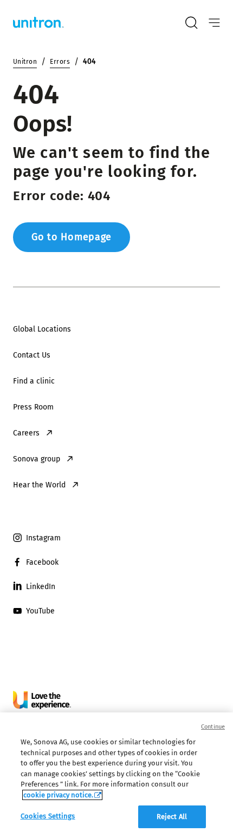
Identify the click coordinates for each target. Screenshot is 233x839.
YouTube (40, 611)
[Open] (214, 23)
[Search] (191, 22)
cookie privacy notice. (58, 795)
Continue (213, 726)
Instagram (43, 538)
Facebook (42, 562)
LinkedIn (40, 586)
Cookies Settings (48, 816)
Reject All (172, 816)
